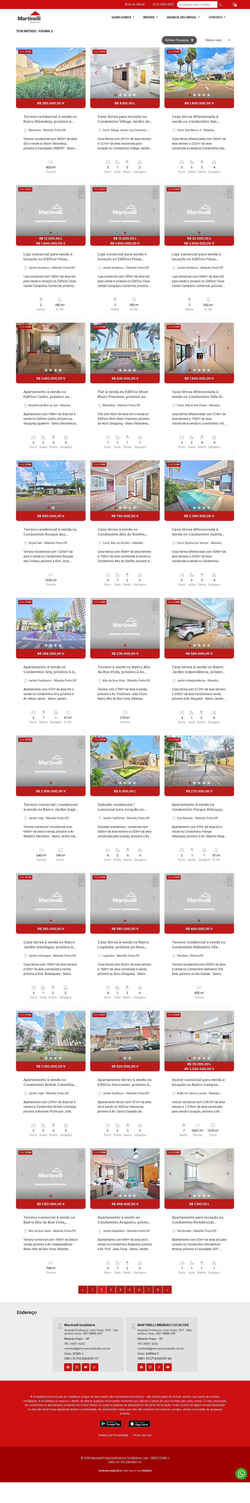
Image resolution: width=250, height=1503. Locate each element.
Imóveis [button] (149, 17)
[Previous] (96, 73)
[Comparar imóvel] (81, 58)
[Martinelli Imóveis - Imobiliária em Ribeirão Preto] (35, 17)
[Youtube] (86, 1367)
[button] (235, 5)
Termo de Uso (142, 1435)
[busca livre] (220, 4)
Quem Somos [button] (122, 17)
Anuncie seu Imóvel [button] (182, 17)
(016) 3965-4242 (163, 4)
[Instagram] (77, 1367)
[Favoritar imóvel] (81, 52)
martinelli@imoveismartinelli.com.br (87, 1348)
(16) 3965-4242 (74, 1343)
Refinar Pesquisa (177, 40)
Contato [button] (216, 17)
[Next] (153, 73)
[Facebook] (68, 1367)
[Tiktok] (94, 1367)
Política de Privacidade (113, 1435)
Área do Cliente (135, 4)
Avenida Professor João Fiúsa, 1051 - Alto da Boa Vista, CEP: (91, 1331)
